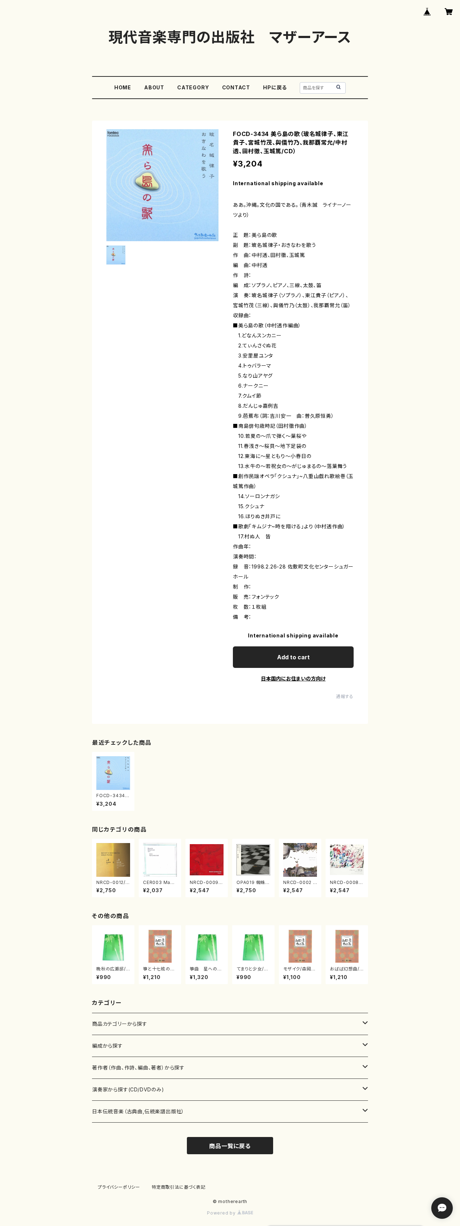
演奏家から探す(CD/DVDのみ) (128, 1089)
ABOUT (154, 87)
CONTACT (236, 87)
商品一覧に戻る (230, 1146)
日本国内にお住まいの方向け (293, 678)
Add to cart (293, 657)
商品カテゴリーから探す (119, 1024)
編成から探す (107, 1046)
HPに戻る (275, 87)
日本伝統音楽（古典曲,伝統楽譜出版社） (138, 1111)
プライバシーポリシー (119, 1187)
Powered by (222, 1213)
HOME (122, 87)
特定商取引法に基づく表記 (179, 1187)
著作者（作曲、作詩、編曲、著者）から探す (138, 1067)
